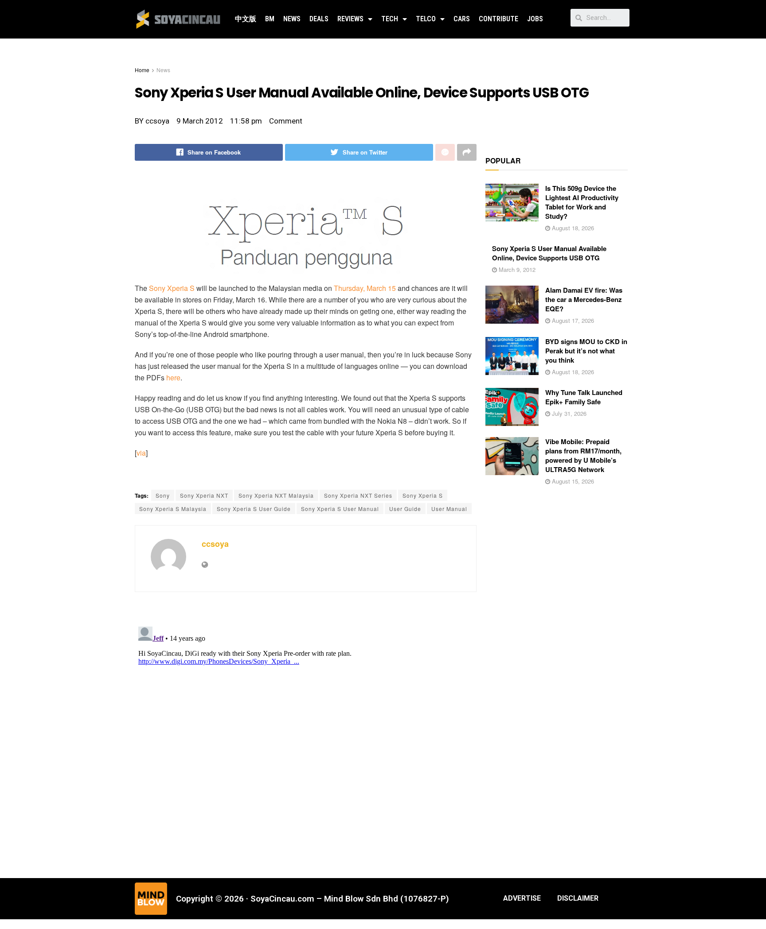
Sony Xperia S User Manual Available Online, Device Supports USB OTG (549, 253)
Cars (461, 19)
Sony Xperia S (172, 288)
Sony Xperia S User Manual (340, 508)
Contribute (498, 19)
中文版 (245, 19)
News (292, 19)
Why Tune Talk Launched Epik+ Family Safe (583, 396)
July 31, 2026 (568, 413)
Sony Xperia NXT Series (358, 495)
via (141, 453)
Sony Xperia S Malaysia (173, 508)
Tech (389, 19)
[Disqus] (306, 733)
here (173, 377)
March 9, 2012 (516, 269)
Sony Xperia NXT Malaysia (276, 495)
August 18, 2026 (572, 228)
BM (269, 19)
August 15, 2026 (572, 481)
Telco (426, 19)
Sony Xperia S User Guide (254, 508)
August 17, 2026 (572, 320)
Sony (163, 495)
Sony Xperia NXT (204, 495)
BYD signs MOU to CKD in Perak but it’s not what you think (586, 351)
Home (142, 70)
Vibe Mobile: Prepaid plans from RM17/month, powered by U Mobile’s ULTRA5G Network (583, 455)
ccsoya (215, 544)
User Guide (405, 508)
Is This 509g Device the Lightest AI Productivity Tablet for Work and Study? (581, 202)
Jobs (535, 19)
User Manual (449, 508)
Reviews (350, 19)
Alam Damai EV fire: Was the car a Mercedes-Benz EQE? (583, 299)
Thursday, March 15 (365, 288)
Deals (318, 19)
